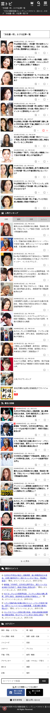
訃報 (3, 673)
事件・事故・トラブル (9, 630)
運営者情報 (17, 700)
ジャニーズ (5, 643)
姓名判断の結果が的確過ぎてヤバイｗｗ (31, 391)
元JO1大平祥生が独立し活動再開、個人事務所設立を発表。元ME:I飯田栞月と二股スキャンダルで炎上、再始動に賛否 (24, 578)
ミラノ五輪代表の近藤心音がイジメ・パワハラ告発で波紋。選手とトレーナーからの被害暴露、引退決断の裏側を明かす (24, 605)
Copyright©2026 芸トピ (25, 708)
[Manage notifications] (4, 708)
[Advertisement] (25, 22)
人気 (32, 5)
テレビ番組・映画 (7, 636)
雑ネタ (3, 667)
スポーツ (4, 649)
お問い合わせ (34, 700)
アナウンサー (6, 661)
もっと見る (25, 561)
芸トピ (6, 4)
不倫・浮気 (5, 655)
